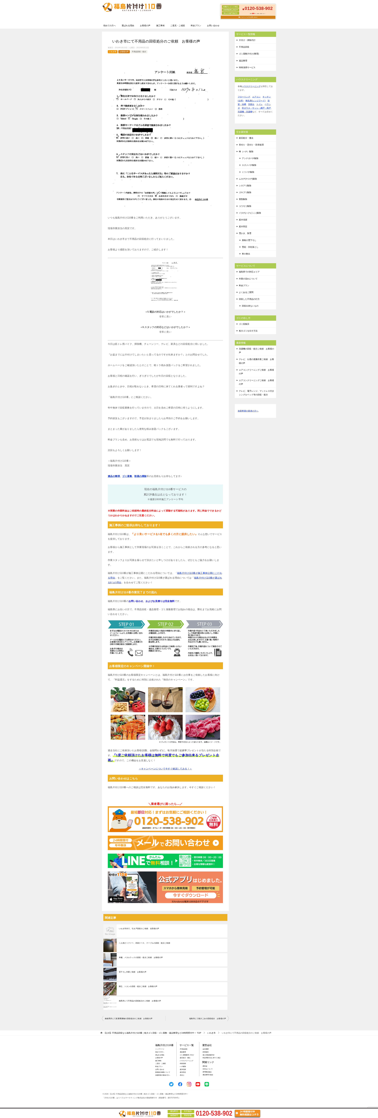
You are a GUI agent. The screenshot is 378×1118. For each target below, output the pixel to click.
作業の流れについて (248, 279)
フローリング (244, 97)
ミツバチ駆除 (248, 172)
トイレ (259, 104)
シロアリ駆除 (245, 185)
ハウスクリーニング (251, 86)
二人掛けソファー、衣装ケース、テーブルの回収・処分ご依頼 (144, 943)
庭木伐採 (243, 219)
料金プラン (196, 25)
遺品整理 (243, 60)
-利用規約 (205, 1052)
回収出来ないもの (250, 306)
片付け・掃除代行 (247, 40)
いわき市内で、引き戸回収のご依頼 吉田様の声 (139, 929)
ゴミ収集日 (244, 324)
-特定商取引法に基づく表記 (211, 1058)
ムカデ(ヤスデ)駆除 (248, 179)
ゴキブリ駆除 (245, 192)
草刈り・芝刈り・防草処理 (251, 145)
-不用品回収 (183, 1049)
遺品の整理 (114, 476)
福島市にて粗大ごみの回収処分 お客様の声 (207, 1019)
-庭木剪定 (183, 1072)
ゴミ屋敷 (127, 476)
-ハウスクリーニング (186, 1060)
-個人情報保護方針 (208, 1055)
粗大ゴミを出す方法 (248, 331)
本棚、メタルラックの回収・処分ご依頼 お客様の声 (141, 957)
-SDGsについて (207, 1069)
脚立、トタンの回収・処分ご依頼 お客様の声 (138, 986)
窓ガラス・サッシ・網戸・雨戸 (256, 108)
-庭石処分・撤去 (185, 1058)
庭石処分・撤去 (246, 138)
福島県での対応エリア (249, 272)
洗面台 (251, 104)
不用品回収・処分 (139, 52)
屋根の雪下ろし (249, 240)
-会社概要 (205, 1049)
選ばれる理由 (128, 25)
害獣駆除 (243, 199)
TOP (152, 1033)
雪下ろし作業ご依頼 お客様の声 (132, 972)
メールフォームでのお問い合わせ (249, 17)
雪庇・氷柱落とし (250, 247)
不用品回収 (244, 47)
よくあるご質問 (246, 292)
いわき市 (112, 52)
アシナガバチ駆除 (250, 158)
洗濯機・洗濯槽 (245, 112)
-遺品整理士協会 (207, 1075)
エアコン (256, 97)
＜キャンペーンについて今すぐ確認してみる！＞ (165, 768)
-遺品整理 (183, 1052)
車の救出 (246, 254)
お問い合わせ (213, 25)
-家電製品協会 (207, 1072)
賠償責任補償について (162, 1072)
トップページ (159, 1049)
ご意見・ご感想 (177, 25)
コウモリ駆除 (245, 206)
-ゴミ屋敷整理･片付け (187, 1055)
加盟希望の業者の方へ (248, 411)
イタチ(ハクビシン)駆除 (250, 213)
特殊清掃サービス (247, 67)
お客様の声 (145, 25)
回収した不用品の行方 (249, 299)
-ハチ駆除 (183, 1066)
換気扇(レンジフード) (255, 100)
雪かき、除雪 (245, 233)
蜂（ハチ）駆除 (246, 151)
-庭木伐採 (183, 1069)
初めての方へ (109, 25)
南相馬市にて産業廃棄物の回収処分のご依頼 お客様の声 (128, 1019)
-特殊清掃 (183, 1063)
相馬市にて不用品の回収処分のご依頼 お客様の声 (140, 1001)
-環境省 (204, 1066)
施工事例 (160, 25)
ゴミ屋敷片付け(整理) (249, 54)
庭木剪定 (243, 226)
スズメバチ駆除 (249, 165)
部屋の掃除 (140, 476)
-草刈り (182, 1075)
